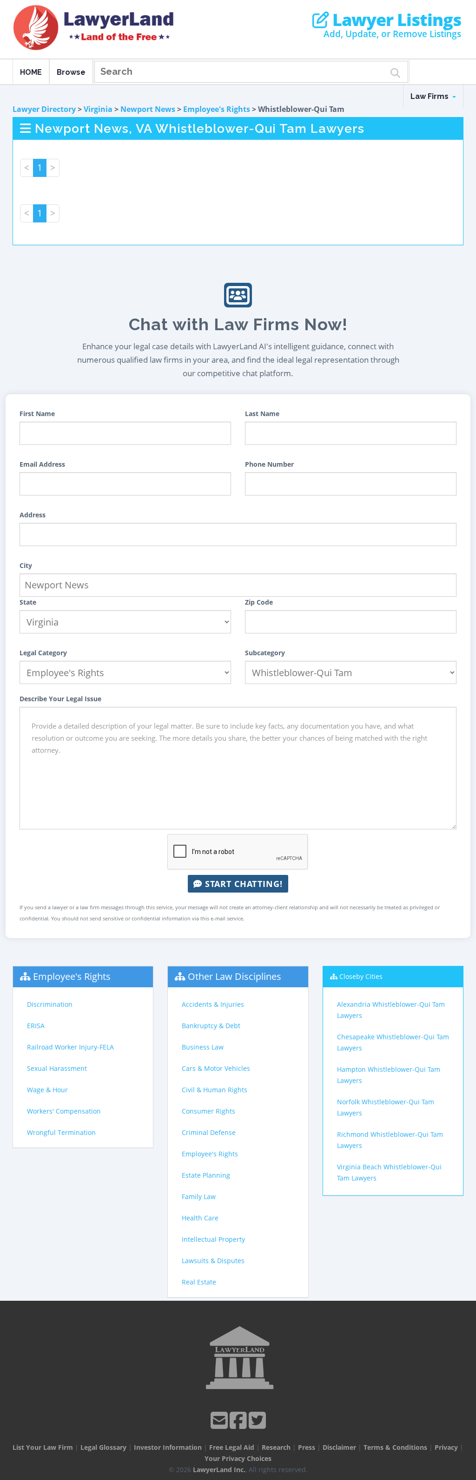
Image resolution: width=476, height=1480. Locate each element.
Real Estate (199, 1282)
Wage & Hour (47, 1089)
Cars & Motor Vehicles (216, 1068)
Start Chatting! (242, 883)
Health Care (200, 1217)
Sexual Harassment (57, 1068)
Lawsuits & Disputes (213, 1260)
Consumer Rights (208, 1111)
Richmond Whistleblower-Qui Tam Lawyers (390, 1140)
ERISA (36, 1025)
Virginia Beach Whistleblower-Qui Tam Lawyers (389, 1172)
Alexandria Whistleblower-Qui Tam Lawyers (391, 1010)
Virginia (98, 109)
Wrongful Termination (61, 1132)
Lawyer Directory (44, 109)
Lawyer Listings (395, 20)
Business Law (203, 1047)
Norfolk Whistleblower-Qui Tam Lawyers (385, 1107)
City (26, 565)
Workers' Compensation (64, 1111)
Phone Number (269, 464)
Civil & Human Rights (214, 1089)
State (28, 602)
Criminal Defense (209, 1132)
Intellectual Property (213, 1239)
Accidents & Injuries (213, 1004)
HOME (31, 72)
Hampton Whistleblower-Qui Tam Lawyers (388, 1075)
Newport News (147, 109)
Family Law (199, 1196)
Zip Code (259, 602)
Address (33, 514)
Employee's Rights (216, 109)
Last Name (262, 413)
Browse (71, 72)
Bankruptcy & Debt (211, 1025)
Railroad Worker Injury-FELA (70, 1047)
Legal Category (43, 652)
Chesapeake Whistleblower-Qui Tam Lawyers (393, 1042)
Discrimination (50, 1004)
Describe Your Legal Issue (60, 698)
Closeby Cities (361, 976)
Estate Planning (206, 1175)
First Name (37, 413)
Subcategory (265, 652)
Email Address (42, 464)
